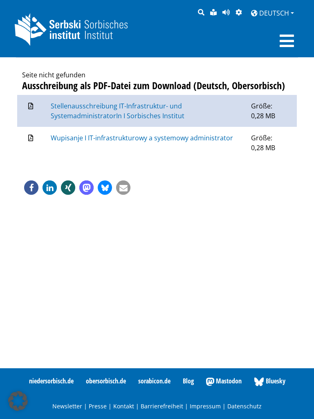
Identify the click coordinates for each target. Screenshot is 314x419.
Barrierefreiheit (162, 406)
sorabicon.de (154, 380)
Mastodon (228, 380)
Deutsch (273, 13)
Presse (98, 406)
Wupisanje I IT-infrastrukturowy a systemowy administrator (142, 137)
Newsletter (67, 406)
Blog (188, 380)
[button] (31, 187)
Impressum (205, 406)
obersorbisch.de (106, 380)
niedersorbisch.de (51, 380)
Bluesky (274, 380)
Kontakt (123, 406)
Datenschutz (244, 406)
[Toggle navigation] (286, 41)
